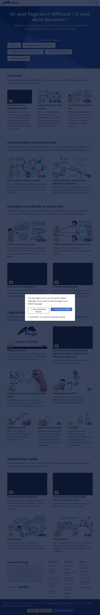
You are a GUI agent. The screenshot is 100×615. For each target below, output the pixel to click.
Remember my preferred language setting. (47, 317)
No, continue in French (39, 310)
